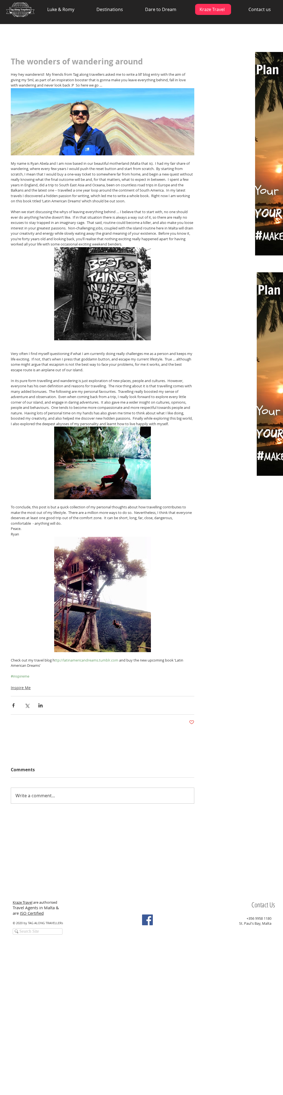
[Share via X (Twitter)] (27, 705)
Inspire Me (21, 687)
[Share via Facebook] (13, 705)
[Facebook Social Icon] (147, 919)
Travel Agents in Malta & (36, 907)
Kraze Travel (22, 902)
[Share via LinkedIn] (40, 705)
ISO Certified (32, 913)
